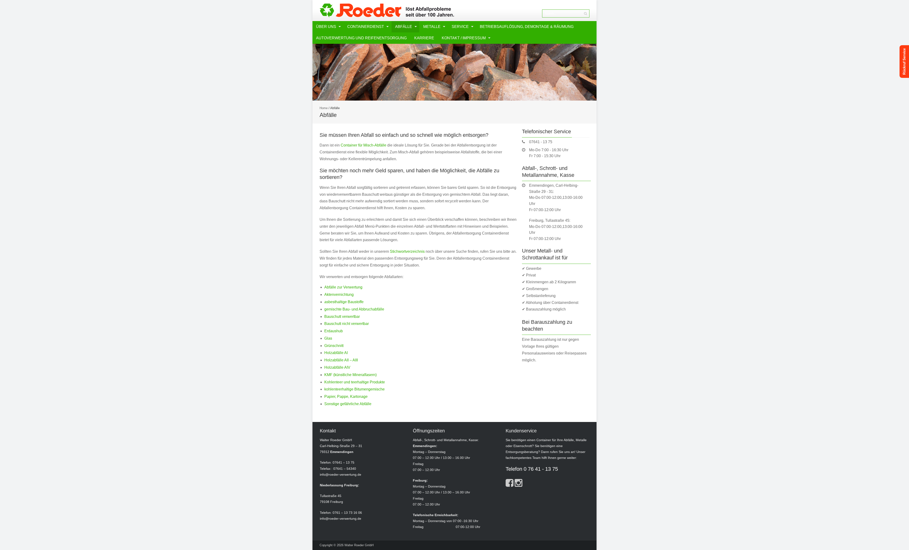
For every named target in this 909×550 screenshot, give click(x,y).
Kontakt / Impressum (464, 38)
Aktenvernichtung (339, 295)
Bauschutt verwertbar (342, 317)
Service (460, 27)
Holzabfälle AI (336, 353)
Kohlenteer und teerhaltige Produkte (354, 382)
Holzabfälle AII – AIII (341, 360)
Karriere (424, 38)
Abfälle (403, 27)
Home (324, 108)
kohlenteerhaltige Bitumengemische (354, 389)
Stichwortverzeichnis (407, 251)
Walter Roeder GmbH (359, 545)
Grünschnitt (333, 346)
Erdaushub (333, 331)
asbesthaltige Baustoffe (344, 302)
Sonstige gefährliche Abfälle (347, 404)
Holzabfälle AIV (337, 367)
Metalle (432, 27)
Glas (328, 338)
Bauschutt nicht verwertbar (346, 324)
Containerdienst (365, 27)
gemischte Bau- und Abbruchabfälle (354, 309)
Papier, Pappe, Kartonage (346, 397)
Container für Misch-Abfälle (363, 145)
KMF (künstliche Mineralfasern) (350, 375)
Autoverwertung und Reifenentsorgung (361, 38)
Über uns (326, 27)
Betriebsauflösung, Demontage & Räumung (527, 27)
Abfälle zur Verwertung (343, 287)
